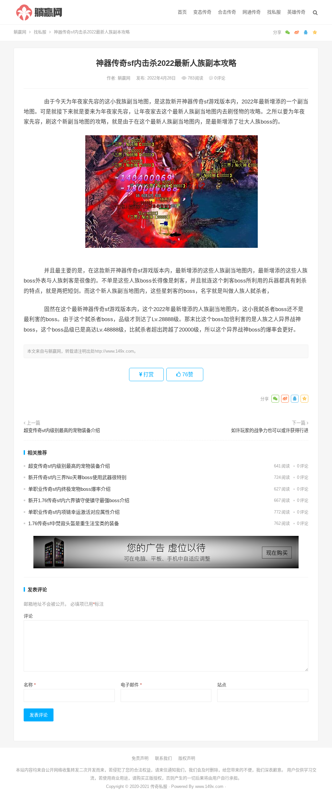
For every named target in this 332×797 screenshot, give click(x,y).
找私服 (274, 12)
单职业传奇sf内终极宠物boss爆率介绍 (69, 489)
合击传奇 (227, 12)
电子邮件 (131, 684)
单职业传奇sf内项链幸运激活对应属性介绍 (74, 512)
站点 (221, 684)
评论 (28, 616)
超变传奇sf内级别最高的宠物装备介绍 (62, 430)
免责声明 (140, 758)
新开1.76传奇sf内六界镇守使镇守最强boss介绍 (78, 500)
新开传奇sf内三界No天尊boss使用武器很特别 (77, 477)
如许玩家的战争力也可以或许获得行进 (269, 430)
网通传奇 (252, 12)
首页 (182, 12)
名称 (30, 684)
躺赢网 (20, 32)
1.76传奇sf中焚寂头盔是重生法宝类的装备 (73, 523)
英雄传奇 (296, 12)
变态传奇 (202, 12)
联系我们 (163, 758)
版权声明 (186, 758)
